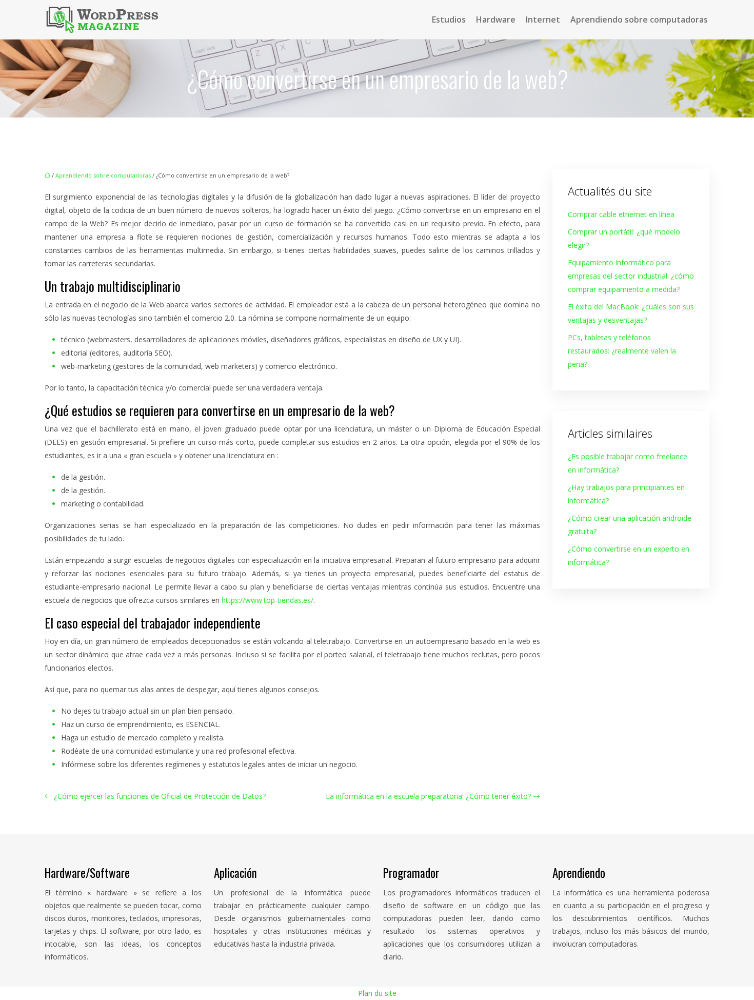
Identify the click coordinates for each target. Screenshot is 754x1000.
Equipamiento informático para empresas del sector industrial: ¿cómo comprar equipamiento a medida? (631, 276)
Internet (543, 19)
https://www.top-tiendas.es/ (267, 600)
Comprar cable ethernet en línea (621, 214)
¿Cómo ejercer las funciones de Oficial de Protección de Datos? (160, 796)
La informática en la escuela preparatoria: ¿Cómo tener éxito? (428, 796)
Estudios (449, 19)
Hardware (495, 19)
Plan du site (377, 993)
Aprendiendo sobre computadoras (639, 19)
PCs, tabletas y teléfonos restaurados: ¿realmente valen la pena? (622, 350)
